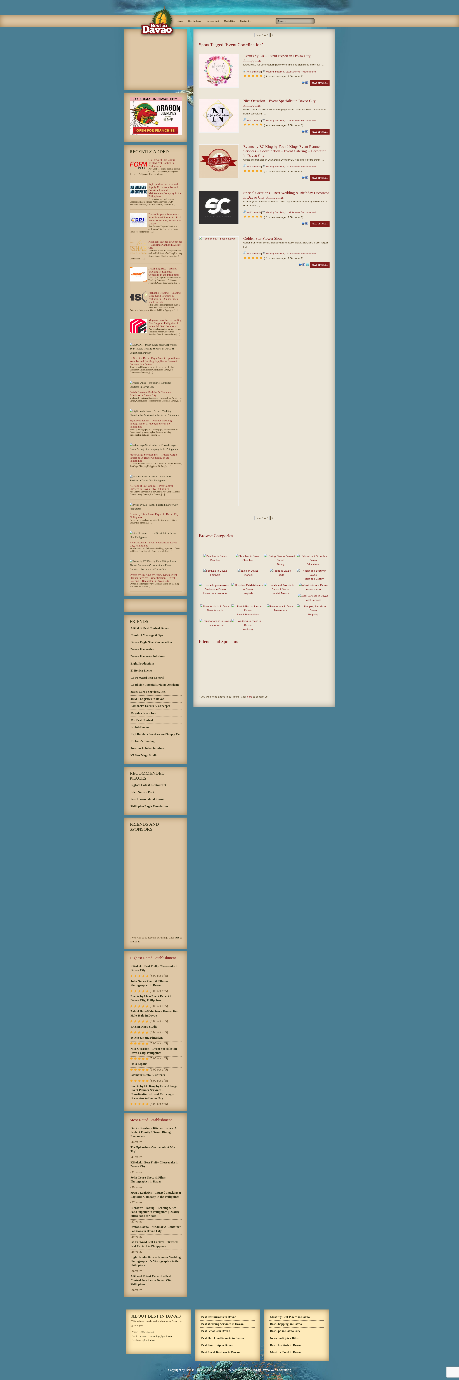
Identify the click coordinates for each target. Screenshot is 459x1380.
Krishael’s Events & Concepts (150, 706)
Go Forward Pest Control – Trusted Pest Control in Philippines (163, 162)
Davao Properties (142, 649)
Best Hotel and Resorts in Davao (222, 1338)
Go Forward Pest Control (147, 677)
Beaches (215, 560)
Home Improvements (215, 593)
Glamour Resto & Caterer (148, 1075)
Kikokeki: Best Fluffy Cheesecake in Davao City (154, 968)
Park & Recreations (248, 614)
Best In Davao (194, 21)
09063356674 (147, 1332)
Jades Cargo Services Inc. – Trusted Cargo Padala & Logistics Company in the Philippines (153, 457)
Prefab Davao (140, 727)
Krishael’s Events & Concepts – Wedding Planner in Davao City (165, 244)
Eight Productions (142, 663)
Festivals (215, 574)
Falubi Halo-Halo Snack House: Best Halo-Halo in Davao (155, 1013)
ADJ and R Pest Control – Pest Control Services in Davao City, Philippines (151, 487)
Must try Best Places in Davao (290, 1317)
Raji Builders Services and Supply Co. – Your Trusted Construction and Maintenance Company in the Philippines (164, 190)
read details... (320, 83)
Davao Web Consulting (276, 1370)
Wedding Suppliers (275, 72)
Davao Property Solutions (148, 656)
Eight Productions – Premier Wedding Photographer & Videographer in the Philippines (151, 423)
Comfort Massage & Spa (147, 635)
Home (180, 21)
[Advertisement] (264, 51)
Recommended (308, 72)
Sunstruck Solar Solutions (148, 748)
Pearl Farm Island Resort (147, 799)
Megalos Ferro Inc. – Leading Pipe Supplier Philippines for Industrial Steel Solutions (165, 323)
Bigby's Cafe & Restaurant (148, 785)
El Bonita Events (142, 670)
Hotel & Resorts (280, 593)
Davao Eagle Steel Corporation (151, 642)
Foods (280, 574)
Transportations (215, 625)
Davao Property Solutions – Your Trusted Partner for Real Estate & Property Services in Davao (164, 219)
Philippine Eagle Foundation (149, 806)
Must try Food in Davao (286, 1352)
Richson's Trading (143, 741)
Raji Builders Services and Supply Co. (155, 734)
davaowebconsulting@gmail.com (155, 1336)
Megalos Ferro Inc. (143, 713)
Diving (280, 564)
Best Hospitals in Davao (286, 1345)
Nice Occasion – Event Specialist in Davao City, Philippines (154, 1050)
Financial (248, 574)
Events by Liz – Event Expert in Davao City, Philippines (151, 998)
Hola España (139, 1063)
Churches (247, 560)
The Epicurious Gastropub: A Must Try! (154, 1149)
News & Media (215, 610)
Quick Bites (229, 21)
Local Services (292, 72)
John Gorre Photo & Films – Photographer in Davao (149, 983)
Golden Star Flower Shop (262, 238)
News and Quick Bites (284, 1338)
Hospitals (248, 593)
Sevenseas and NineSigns (147, 1037)
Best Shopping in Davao (286, 1324)
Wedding (248, 629)
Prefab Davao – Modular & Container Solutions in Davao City (151, 394)
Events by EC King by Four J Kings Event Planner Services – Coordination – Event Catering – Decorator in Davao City (284, 151)
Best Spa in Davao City (285, 1331)
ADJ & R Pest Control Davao (150, 628)
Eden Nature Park (142, 792)
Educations (313, 564)
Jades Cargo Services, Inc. (148, 691)
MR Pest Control (142, 720)
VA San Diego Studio (144, 755)
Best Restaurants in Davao (218, 1317)
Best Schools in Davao (215, 1331)
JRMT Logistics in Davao (147, 699)
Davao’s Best (213, 21)
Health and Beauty (313, 578)
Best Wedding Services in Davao (222, 1324)
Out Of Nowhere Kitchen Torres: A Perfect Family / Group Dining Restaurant (154, 1132)
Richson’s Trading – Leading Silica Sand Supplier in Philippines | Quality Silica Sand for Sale (164, 297)
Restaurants (280, 610)
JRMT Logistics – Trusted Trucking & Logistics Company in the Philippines (163, 271)
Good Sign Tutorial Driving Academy (155, 684)
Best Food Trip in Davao (217, 1345)
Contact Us (245, 21)
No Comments (254, 72)
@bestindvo (149, 1340)
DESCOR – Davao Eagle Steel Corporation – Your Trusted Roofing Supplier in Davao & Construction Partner (155, 361)
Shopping (313, 614)
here (249, 696)
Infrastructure (313, 589)
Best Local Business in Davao (220, 1352)
